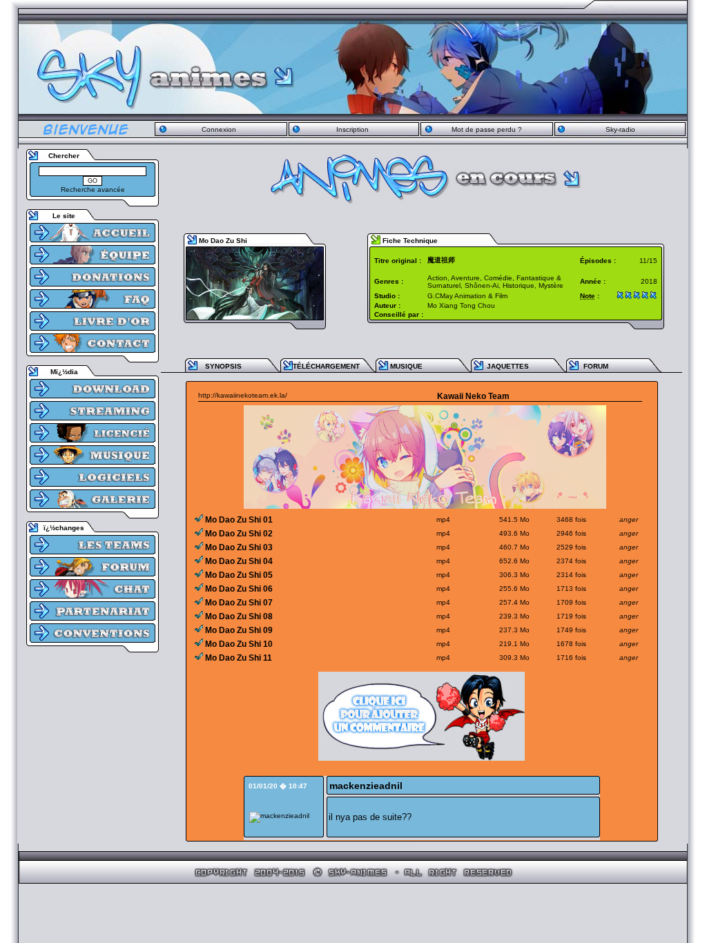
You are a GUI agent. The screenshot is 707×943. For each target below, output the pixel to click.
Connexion (219, 129)
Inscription (352, 129)
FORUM (595, 366)
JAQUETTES (508, 366)
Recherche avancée (93, 189)
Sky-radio (620, 129)
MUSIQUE (406, 366)
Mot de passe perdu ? (487, 129)
